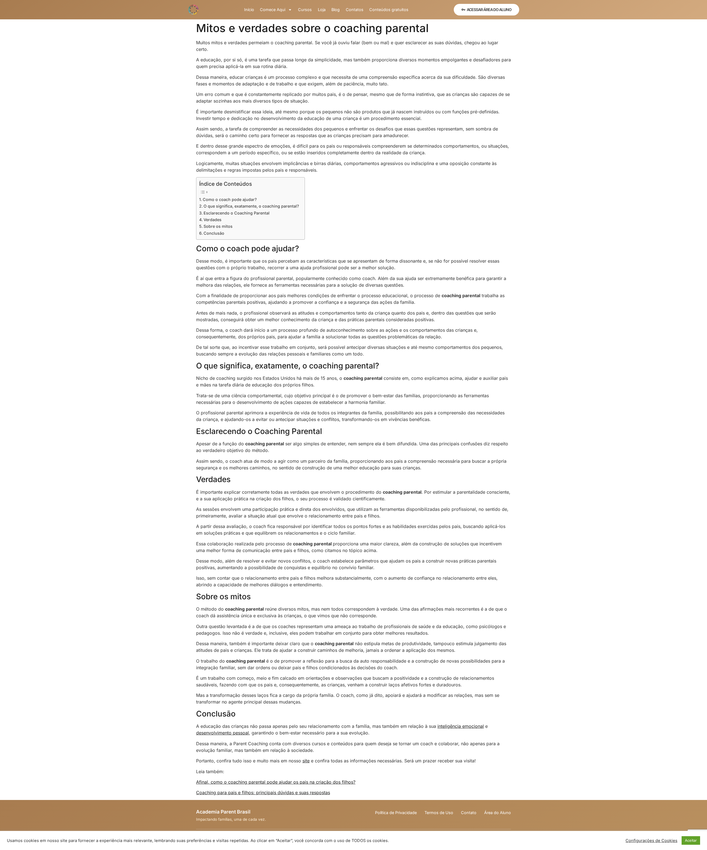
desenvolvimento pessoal (222, 733)
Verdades (212, 219)
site (306, 760)
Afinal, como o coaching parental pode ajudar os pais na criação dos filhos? (275, 782)
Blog (335, 9)
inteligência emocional (460, 726)
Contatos (354, 9)
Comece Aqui (272, 9)
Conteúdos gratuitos (388, 9)
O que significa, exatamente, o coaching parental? (251, 206)
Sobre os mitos (218, 226)
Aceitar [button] (691, 840)
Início (249, 9)
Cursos (305, 9)
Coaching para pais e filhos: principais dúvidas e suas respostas (263, 792)
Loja (322, 9)
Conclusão (214, 233)
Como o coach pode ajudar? (230, 199)
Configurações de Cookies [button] (651, 840)
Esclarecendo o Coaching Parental (237, 213)
